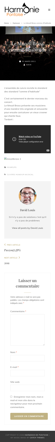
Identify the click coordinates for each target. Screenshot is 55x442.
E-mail (14, 367)
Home (6, 23)
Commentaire (18, 311)
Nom (13, 352)
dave (28, 65)
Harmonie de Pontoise (36, 435)
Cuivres (11, 174)
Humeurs (16, 23)
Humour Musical (25, 174)
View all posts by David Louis (27, 228)
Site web (15, 381)
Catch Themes (37, 438)
